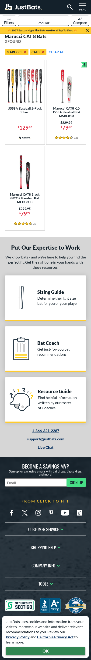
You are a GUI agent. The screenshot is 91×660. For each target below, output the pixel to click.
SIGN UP (76, 482)
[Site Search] (69, 7)
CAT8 (35, 52)
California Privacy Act (55, 637)
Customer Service (43, 529)
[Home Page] (23, 7)
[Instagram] (38, 513)
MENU (84, 8)
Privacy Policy (18, 637)
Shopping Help (43, 547)
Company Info (43, 565)
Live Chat (45, 447)
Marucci (14, 52)
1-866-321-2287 (45, 430)
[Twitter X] (25, 513)
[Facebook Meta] (11, 513)
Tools (43, 583)
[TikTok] (79, 513)
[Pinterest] (51, 513)
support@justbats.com (45, 439)
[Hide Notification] (87, 30)
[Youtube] (65, 513)
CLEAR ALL (57, 52)
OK (45, 650)
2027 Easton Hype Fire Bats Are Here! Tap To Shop (42, 30)
